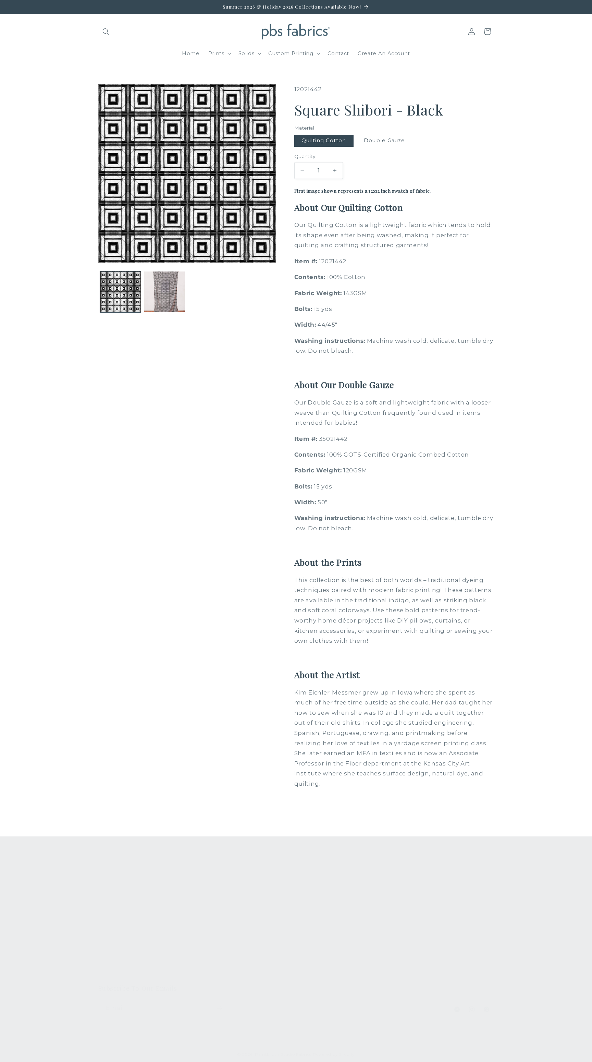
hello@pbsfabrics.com (440, 908)
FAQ (206, 886)
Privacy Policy (219, 974)
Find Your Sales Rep (227, 924)
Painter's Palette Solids (130, 911)
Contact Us (215, 899)
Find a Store (217, 936)
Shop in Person (119, 936)
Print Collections (121, 886)
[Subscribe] (219, 1008)
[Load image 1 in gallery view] (120, 291)
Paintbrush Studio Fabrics (283, 1054)
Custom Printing (120, 924)
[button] (106, 31)
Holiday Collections (124, 899)
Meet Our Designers (228, 911)
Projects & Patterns (227, 961)
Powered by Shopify (334, 1054)
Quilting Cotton (323, 140)
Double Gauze (384, 140)
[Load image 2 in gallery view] (164, 291)
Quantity (304, 156)
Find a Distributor (224, 949)
